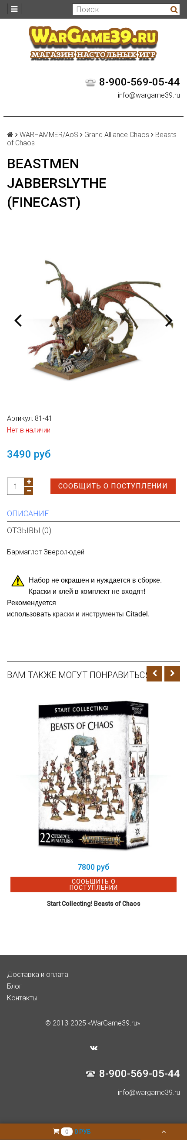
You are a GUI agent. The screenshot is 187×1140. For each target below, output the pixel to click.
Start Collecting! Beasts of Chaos (93, 903)
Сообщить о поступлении (113, 486)
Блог (14, 986)
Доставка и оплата (37, 974)
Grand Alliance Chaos (116, 135)
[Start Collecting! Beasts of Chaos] (93, 775)
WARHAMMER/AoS (49, 135)
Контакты (22, 998)
